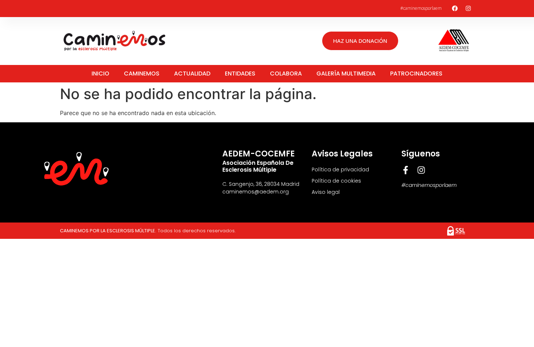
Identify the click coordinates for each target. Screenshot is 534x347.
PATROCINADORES (416, 73)
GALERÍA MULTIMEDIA (346, 73)
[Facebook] (455, 8)
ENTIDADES (240, 73)
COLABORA (286, 73)
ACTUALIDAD (192, 73)
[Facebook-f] (405, 170)
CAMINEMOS (141, 73)
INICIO (100, 73)
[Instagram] (468, 8)
